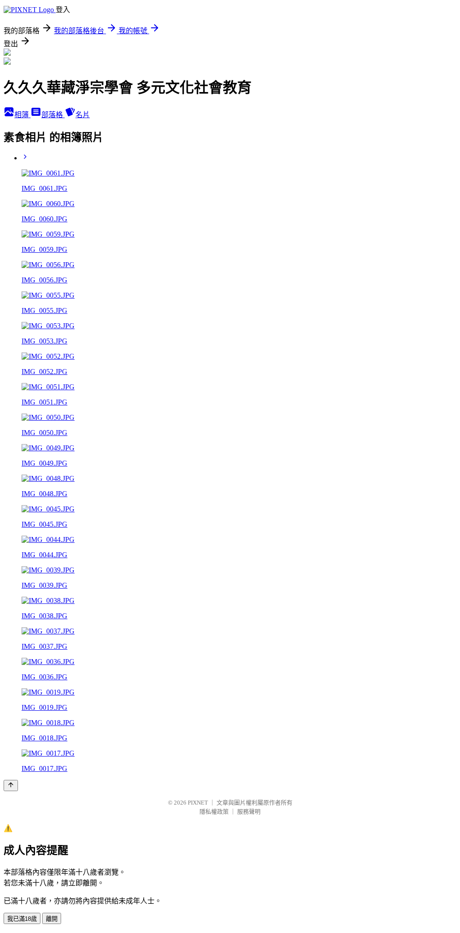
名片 (82, 115)
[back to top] (11, 785)
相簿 (22, 115)
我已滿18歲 (22, 918)
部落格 (53, 115)
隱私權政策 (214, 811)
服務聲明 (249, 811)
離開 (52, 918)
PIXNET (198, 802)
